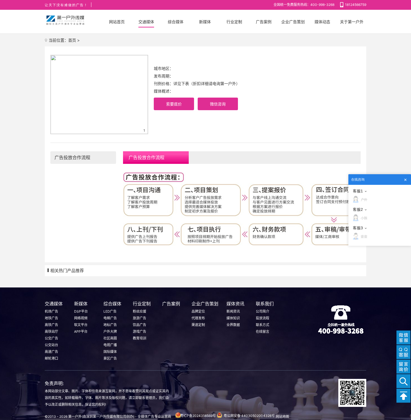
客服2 (358, 209)
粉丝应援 (139, 311)
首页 (72, 40)
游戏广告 (139, 331)
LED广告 (110, 311)
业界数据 (233, 325)
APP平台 (81, 331)
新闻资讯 (233, 311)
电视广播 (110, 345)
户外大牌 (110, 331)
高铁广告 (51, 325)
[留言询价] (403, 367)
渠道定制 (198, 325)
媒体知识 (233, 318)
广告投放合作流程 (72, 157)
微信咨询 (218, 104)
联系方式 (262, 325)
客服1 (358, 191)
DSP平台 (81, 311)
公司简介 (262, 311)
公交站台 (51, 345)
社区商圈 (110, 338)
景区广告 (110, 358)
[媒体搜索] (403, 381)
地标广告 (110, 325)
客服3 (358, 228)
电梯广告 (110, 318)
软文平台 (81, 325)
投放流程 (262, 318)
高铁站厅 (51, 331)
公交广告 (51, 338)
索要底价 (174, 104)
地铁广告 (51, 318)
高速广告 (51, 352)
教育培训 (139, 338)
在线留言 (262, 331)
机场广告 (51, 311)
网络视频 (81, 318)
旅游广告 (139, 318)
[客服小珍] (403, 352)
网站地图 (282, 416)
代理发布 (198, 318)
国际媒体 (110, 352)
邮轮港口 (51, 358)
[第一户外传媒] (66, 20)
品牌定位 (198, 311)
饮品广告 (139, 325)
